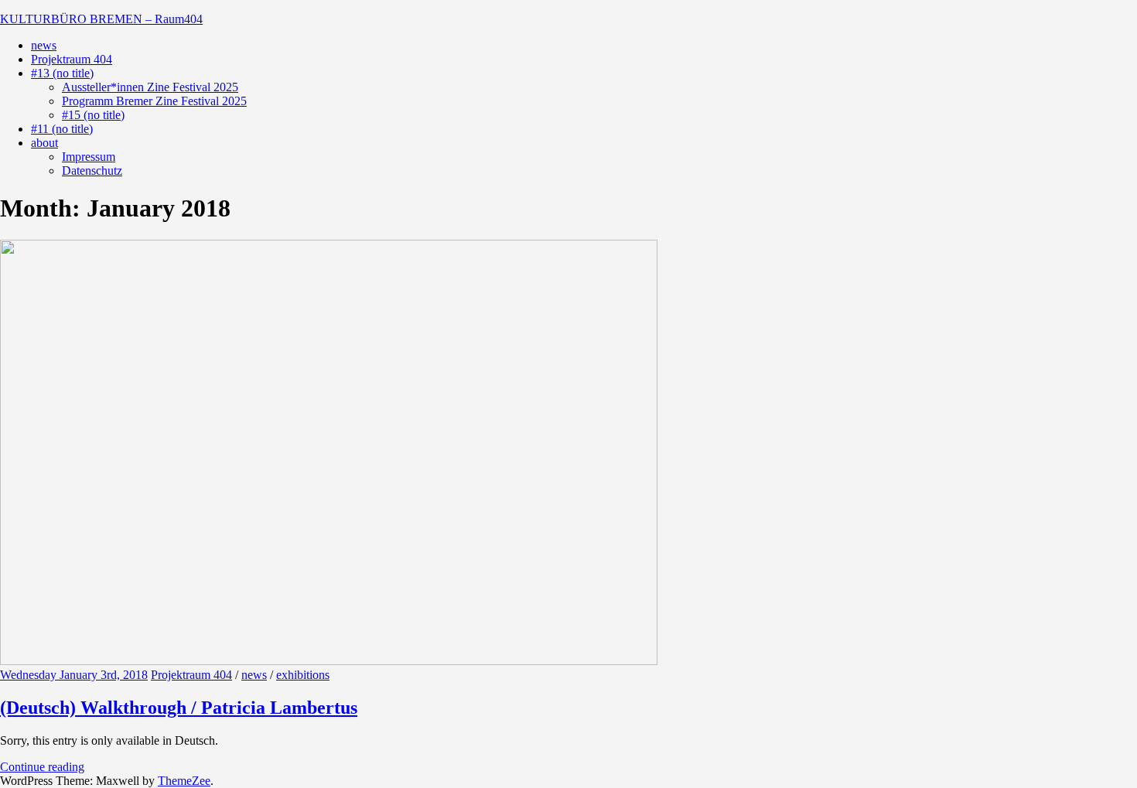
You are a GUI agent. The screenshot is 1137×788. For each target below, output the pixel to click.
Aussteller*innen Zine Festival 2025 (150, 87)
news (43, 45)
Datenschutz (92, 170)
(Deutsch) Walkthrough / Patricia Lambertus (178, 708)
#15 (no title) (93, 114)
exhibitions (302, 674)
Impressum (88, 156)
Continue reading (42, 766)
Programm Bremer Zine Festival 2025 (154, 100)
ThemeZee (184, 780)
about (44, 142)
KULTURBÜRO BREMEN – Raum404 (101, 19)
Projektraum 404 (71, 59)
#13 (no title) (62, 73)
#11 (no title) (62, 128)
